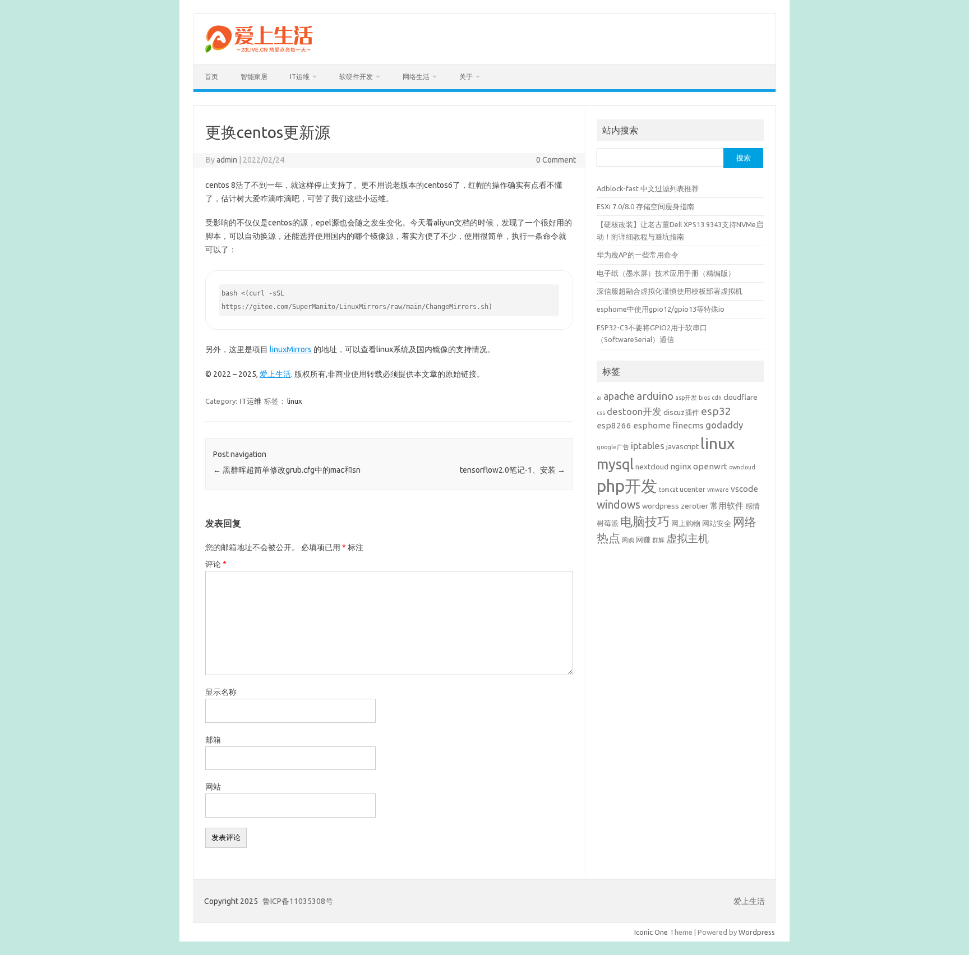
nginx (680, 466)
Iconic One (651, 932)
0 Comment (556, 159)
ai (599, 397)
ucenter (692, 489)
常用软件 (727, 505)
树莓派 (608, 523)
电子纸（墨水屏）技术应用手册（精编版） (666, 273)
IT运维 (300, 76)
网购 (628, 540)
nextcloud (651, 466)
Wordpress (757, 932)
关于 (466, 76)
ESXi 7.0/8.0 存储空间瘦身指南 (645, 206)
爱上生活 (275, 374)
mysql (615, 464)
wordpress (660, 505)
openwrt (710, 466)
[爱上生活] (258, 54)
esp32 (716, 411)
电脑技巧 (645, 521)
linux (294, 401)
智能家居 (254, 76)
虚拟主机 (687, 538)
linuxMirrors (291, 349)
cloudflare (740, 397)
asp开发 (686, 397)
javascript (682, 446)
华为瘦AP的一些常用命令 (638, 255)
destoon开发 (634, 411)
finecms (688, 425)
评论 (216, 564)
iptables (648, 445)
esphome (652, 425)
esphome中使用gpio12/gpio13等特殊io (661, 309)
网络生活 (416, 76)
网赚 (643, 539)
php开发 (627, 486)
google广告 (613, 447)
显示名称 (221, 692)
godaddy (724, 424)
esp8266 (614, 425)
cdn (717, 397)
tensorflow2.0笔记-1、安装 (512, 469)
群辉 (658, 540)
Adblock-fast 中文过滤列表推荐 (648, 188)
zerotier (694, 505)
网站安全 (716, 523)
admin (226, 159)
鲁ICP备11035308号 (297, 901)
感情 (752, 505)
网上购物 (685, 523)
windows (618, 505)
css (601, 412)
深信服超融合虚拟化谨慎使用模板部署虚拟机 (669, 291)
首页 (211, 76)
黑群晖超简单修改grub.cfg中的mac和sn (287, 469)
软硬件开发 (356, 76)
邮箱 (213, 739)
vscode (744, 488)
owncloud (742, 467)
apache (619, 396)
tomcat (668, 489)
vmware (718, 489)
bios (704, 397)
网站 (213, 786)
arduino (654, 396)
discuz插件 (681, 412)
